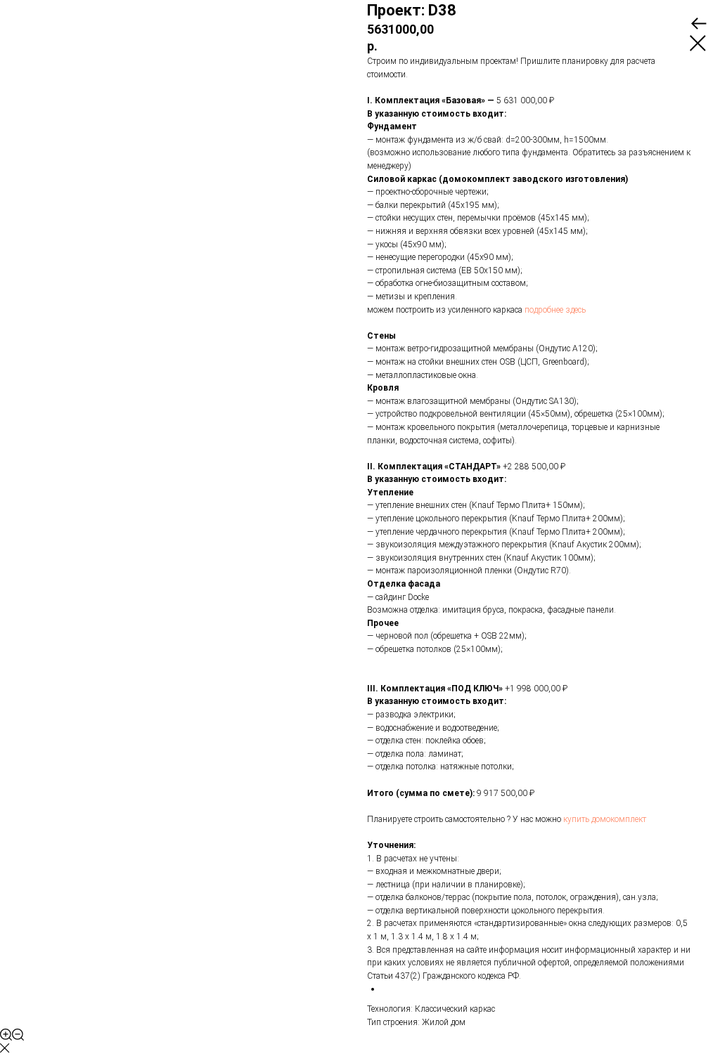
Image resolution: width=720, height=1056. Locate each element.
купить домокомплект (604, 819)
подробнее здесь (555, 310)
